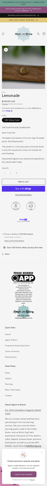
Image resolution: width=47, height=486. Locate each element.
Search (8, 334)
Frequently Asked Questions (17, 345)
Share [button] (7, 254)
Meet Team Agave (13, 390)
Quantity (5, 168)
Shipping (5, 104)
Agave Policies (11, 340)
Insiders (8, 395)
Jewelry (8, 378)
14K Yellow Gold (12, 120)
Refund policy (11, 357)
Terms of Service (12, 351)
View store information (14, 241)
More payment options (23, 195)
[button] (3, 34)
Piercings (9, 384)
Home (7, 373)
